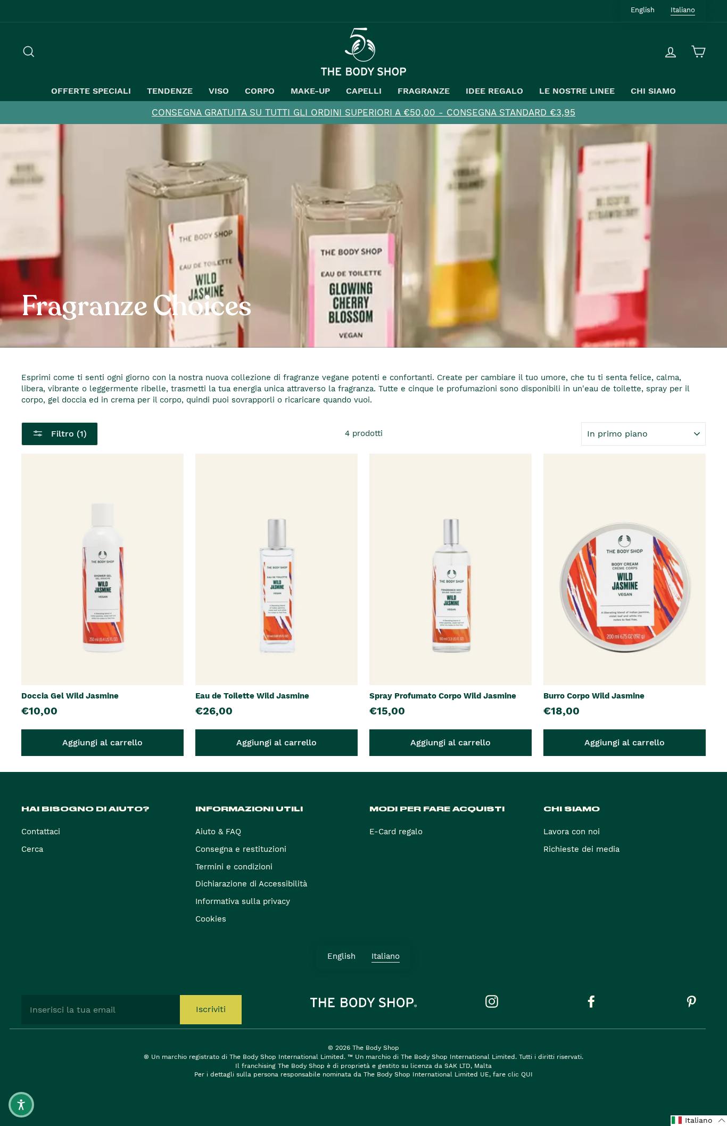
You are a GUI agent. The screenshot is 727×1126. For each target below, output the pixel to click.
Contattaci (40, 831)
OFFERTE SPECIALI (91, 91)
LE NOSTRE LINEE (577, 91)
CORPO (260, 91)
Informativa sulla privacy (242, 901)
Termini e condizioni (233, 867)
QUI (527, 1074)
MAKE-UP (310, 91)
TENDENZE (170, 91)
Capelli (364, 91)
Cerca (32, 849)
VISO (219, 91)
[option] (363, 112)
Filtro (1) (67, 434)
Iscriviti (211, 1009)
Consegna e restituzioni (240, 849)
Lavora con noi (571, 831)
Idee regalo (494, 91)
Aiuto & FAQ (218, 831)
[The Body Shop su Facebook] (591, 1001)
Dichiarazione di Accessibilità (251, 884)
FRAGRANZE (424, 91)
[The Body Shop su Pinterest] (691, 1001)
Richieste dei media (581, 849)
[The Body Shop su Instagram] (491, 1001)
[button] (699, 1120)
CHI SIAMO (653, 91)
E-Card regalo (396, 831)
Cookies (210, 919)
